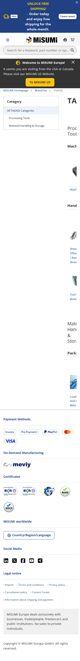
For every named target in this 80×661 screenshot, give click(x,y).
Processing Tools (19, 118)
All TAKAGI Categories (20, 110)
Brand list (41, 90)
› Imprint (8, 585)
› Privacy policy (56, 585)
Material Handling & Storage (26, 126)
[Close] (73, 62)
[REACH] (8, 507)
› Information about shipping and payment (28, 599)
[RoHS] (65, 491)
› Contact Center (40, 592)
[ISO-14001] (29, 491)
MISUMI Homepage (15, 90)
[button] (68, 16)
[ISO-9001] (10, 491)
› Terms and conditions (30, 585)
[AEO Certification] (48, 491)
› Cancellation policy (15, 592)
